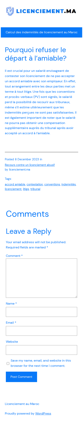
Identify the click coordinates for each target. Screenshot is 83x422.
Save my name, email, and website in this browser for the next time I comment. (41, 363)
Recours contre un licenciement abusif (30, 165)
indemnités (68, 184)
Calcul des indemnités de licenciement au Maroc (42, 32)
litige (26, 189)
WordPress (43, 413)
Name (11, 303)
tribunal (35, 189)
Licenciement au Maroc (22, 404)
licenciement (13, 189)
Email (11, 322)
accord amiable (15, 184)
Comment (14, 256)
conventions (52, 184)
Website (12, 342)
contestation (35, 184)
